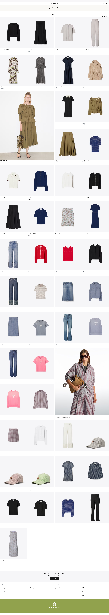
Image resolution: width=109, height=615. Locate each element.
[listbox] (54, 610)
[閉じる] (108, 604)
